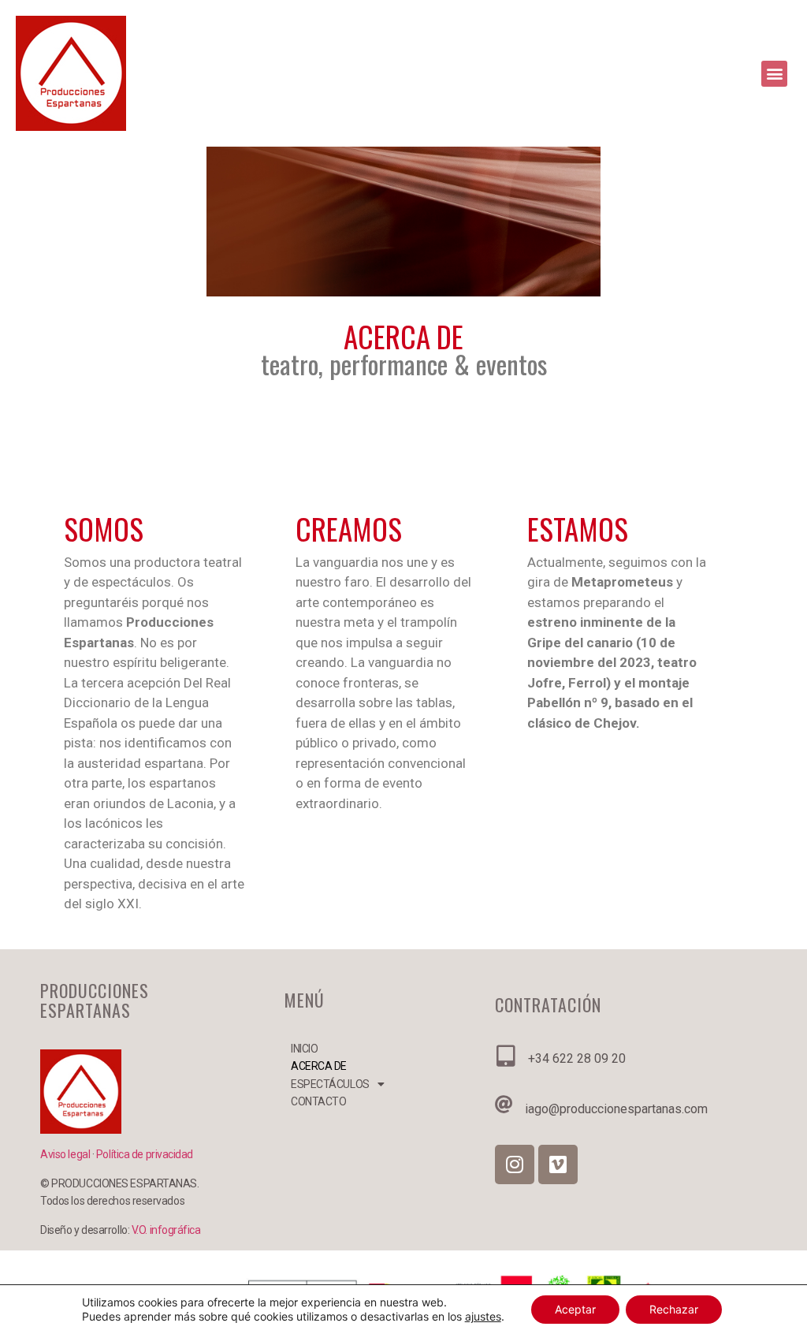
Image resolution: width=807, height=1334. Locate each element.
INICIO (304, 1048)
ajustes (483, 1316)
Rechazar (673, 1309)
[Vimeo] (558, 1164)
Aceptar (575, 1309)
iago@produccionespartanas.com (616, 1108)
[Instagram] (514, 1164)
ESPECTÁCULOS (324, 1084)
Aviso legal (66, 1154)
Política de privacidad (144, 1154)
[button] (774, 74)
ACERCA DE (319, 1066)
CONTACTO (318, 1101)
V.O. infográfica (166, 1230)
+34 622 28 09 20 (577, 1058)
